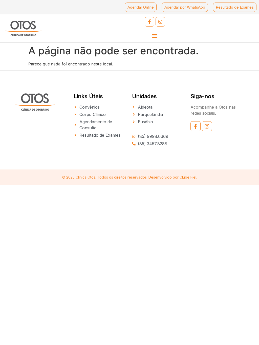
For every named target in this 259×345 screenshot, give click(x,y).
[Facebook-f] (149, 22)
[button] (155, 36)
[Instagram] (160, 22)
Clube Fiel (188, 177)
